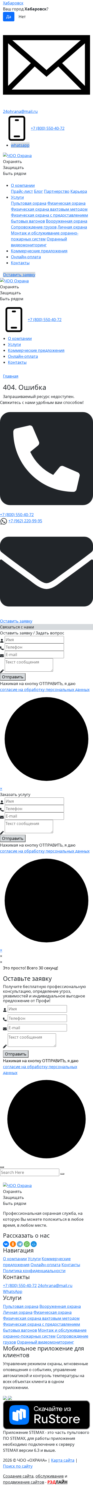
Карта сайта (62, 1460)
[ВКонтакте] (6, 1244)
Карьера (78, 191)
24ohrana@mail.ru (20, 111)
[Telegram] (20, 1244)
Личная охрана (72, 227)
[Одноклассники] (13, 1244)
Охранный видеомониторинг (45, 1342)
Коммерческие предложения (39, 251)
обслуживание (49, 1476)
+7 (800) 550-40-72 (47, 128)
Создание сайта (18, 1476)
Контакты (20, 262)
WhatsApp (12, 1291)
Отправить (13, 677)
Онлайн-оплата (26, 257)
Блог (38, 191)
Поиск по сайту (17, 1466)
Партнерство (56, 191)
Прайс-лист (22, 191)
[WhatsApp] (27, 1244)
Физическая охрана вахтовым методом (49, 209)
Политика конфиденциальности (34, 1270)
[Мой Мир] (34, 1244)
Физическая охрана (66, 203)
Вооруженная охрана (66, 221)
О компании (23, 185)
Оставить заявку (19, 274)
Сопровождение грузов (34, 227)
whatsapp (20, 145)
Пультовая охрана (28, 203)
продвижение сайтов (23, 1482)
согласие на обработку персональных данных (45, 689)
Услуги (17, 197)
